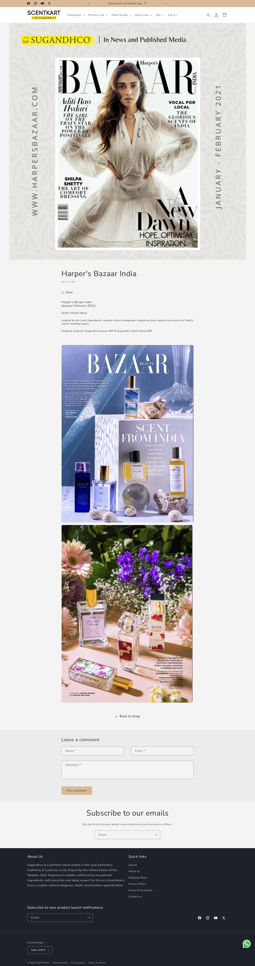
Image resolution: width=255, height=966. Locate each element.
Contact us (135, 896)
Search (133, 865)
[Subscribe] (156, 834)
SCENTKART (42, 962)
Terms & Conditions (140, 890)
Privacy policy (78, 962)
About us (134, 871)
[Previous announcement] (88, 3)
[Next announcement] (166, 3)
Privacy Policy (137, 884)
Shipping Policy (138, 877)
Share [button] (69, 292)
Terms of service (97, 962)
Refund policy (60, 962)
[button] (75, 15)
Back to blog (130, 716)
